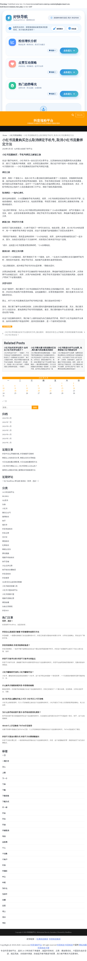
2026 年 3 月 (7, 438)
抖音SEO (5, 610)
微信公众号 (6, 512)
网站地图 (83, 945)
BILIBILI (5, 496)
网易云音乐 (6, 549)
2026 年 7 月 (7, 422)
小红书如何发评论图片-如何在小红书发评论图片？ (16, 348)
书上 (4, 911)
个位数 (4, 854)
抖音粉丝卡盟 (43, 948)
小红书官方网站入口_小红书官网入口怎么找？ (19, 466)
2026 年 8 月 (7, 418)
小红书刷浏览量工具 (10, 586)
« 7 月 (4, 401)
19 (27, 391)
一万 (4, 755)
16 (74, 388)
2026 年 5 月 (7, 430)
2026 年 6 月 (7, 426)
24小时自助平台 (8, 492)
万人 (4, 767)
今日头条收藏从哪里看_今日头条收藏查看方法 (19, 462)
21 (50, 391)
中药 (4, 882)
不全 (4, 813)
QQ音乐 (5, 500)
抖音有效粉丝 (7, 529)
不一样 (4, 807)
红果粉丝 (5, 545)
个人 (4, 848)
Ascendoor (53, 932)
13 (39, 388)
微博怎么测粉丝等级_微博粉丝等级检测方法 (18, 470)
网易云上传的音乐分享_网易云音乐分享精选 (18, 458)
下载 (4, 790)
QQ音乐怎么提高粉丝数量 (12, 582)
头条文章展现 (7, 606)
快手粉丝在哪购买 (9, 570)
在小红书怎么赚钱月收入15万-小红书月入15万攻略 (22, 699)
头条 (4, 504)
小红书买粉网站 (7, 326)
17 (3, 391)
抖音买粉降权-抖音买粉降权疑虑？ (16, 645)
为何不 (4, 894)
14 (50, 388)
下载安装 (5, 796)
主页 (4, 906)
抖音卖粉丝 (6, 574)
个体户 (4, 859)
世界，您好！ (33, 481)
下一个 (4, 778)
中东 (4, 865)
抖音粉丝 (61, 945)
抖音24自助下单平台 (24, 149)
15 (62, 388)
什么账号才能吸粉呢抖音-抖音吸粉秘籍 (18, 685)
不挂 (4, 825)
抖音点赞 (5, 533)
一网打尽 (5, 761)
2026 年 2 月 (7, 443)
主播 (4, 900)
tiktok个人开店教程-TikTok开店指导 (17, 726)
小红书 (4, 508)
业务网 (4, 842)
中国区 (4, 871)
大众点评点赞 (7, 566)
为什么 (4, 888)
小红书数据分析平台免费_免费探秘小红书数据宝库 (70, 348)
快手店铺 (5, 561)
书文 (4, 923)
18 (15, 391)
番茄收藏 (5, 602)
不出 (4, 819)
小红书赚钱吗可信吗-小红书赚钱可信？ (18, 672)
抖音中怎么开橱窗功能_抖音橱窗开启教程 (18, 454)
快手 (4, 521)
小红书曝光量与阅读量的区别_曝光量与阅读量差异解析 (43, 348)
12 (27, 388)
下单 (4, 784)
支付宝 (4, 537)
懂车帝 (4, 525)
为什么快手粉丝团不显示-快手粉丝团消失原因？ (21, 712)
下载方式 (5, 801)
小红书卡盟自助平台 (10, 590)
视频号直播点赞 (8, 598)
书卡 (4, 917)
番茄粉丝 (5, 541)
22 (62, 391)
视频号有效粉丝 (8, 557)
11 (15, 388)
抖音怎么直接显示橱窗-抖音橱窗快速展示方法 (20, 632)
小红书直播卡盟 (8, 594)
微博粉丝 (5, 517)
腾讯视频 (5, 553)
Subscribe (80, 115)
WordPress (68, 932)
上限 (4, 773)
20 (39, 391)
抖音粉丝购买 (55, 939)
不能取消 (5, 830)
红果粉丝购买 (42, 939)
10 (3, 388)
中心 (4, 877)
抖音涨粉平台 (43, 120)
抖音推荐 (5, 578)
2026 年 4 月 (7, 434)
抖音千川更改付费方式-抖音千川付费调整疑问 (20, 736)
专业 (4, 836)
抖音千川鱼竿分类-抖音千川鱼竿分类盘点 (19, 659)
